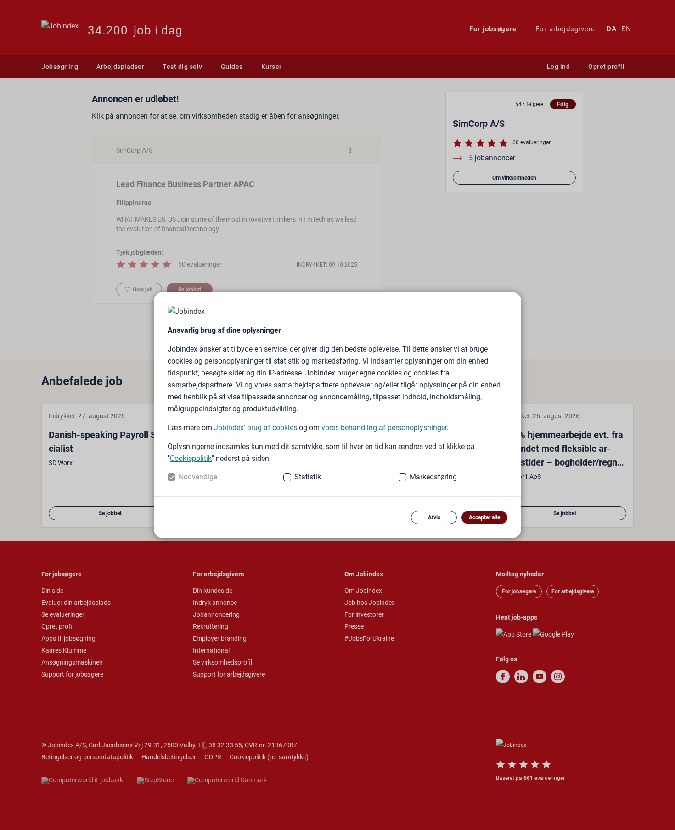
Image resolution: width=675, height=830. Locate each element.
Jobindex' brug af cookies (255, 427)
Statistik (307, 476)
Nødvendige (198, 476)
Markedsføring (433, 476)
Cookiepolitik (191, 458)
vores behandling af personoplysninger (384, 427)
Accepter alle (484, 517)
